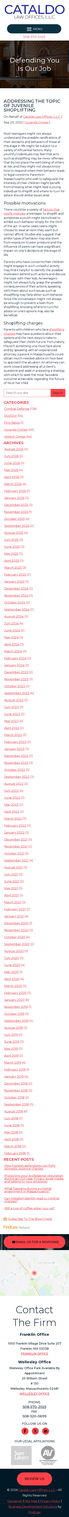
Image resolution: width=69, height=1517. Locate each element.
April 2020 (12, 979)
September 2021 (16, 860)
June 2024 (12, 630)
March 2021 (12, 902)
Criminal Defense (16, 409)
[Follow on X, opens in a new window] (35, 1431)
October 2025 (14, 519)
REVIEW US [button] (34, 1479)
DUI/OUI (10, 416)
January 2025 (14, 581)
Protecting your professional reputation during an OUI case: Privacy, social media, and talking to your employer (34, 1178)
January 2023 (14, 749)
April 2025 (11, 560)
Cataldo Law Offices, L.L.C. (42, 117)
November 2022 (16, 763)
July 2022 (11, 791)
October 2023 (14, 686)
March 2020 (13, 986)
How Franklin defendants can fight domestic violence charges (30, 1167)
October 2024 (14, 602)
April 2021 (11, 895)
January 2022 (14, 832)
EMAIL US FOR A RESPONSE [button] (37, 1242)
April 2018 (11, 1139)
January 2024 (14, 665)
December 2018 (16, 1083)
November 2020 (16, 930)
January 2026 (14, 498)
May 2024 (11, 637)
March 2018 (12, 1146)
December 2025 (16, 505)
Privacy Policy (50, 1501)
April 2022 (11, 811)
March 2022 (13, 818)
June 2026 (12, 463)
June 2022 (12, 798)
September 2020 (17, 944)
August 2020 (14, 951)
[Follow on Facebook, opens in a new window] (25, 1431)
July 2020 (11, 958)
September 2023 (16, 693)
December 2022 (16, 756)
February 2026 (15, 491)
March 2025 (13, 567)
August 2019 (13, 1028)
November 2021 (16, 846)
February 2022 (15, 825)
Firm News (12, 423)
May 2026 (11, 470)
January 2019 (14, 1076)
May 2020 (11, 972)
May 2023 (11, 721)
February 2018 (15, 1153)
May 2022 (11, 804)
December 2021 (16, 839)
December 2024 (16, 588)
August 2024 (14, 616)
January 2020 (14, 1000)
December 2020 (16, 923)
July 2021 (11, 874)
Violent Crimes (14, 436)
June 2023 (12, 714)
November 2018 (16, 1090)
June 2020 (12, 965)
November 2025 (16, 512)
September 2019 (16, 1021)
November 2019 (16, 1007)
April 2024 (11, 644)
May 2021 (11, 888)
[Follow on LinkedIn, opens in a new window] (45, 1431)
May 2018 (11, 1132)
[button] (34, 29)
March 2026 (13, 484)
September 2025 (16, 526)
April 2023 (11, 728)
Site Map (31, 1501)
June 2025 (12, 547)
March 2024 (13, 651)
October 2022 (14, 770)
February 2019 (15, 1069)
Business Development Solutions (32, 1506)
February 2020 (15, 993)
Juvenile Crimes (36, 122)
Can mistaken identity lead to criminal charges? (31, 1200)
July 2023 (11, 707)
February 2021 (15, 909)
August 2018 (13, 1111)
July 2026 (11, 456)
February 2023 (15, 742)
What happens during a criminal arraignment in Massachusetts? (28, 1190)
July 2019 (11, 1035)
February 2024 (15, 658)
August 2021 (13, 867)
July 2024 (11, 623)
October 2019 (14, 1014)
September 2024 (16, 609)
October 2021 (14, 853)
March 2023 (13, 735)
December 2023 (16, 672)
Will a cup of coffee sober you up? (29, 1208)
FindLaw (34, 1512)
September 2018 (16, 1104)
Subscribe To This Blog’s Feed (30, 1219)
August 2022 (14, 784)
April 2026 (11, 477)
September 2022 (16, 777)
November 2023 (16, 679)
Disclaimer (14, 1501)
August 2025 (13, 533)
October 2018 (14, 1097)
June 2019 (11, 1041)
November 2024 (16, 595)
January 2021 (14, 916)
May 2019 (11, 1048)
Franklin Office (34, 1354)
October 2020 (14, 937)
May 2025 (11, 554)
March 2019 (12, 1062)
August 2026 (13, 449)
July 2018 (11, 1118)
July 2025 (11, 540)
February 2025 (15, 574)
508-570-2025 (34, 37)
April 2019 (11, 1055)
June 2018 (12, 1125)
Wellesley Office (34, 1394)
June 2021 (11, 881)
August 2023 (14, 700)
